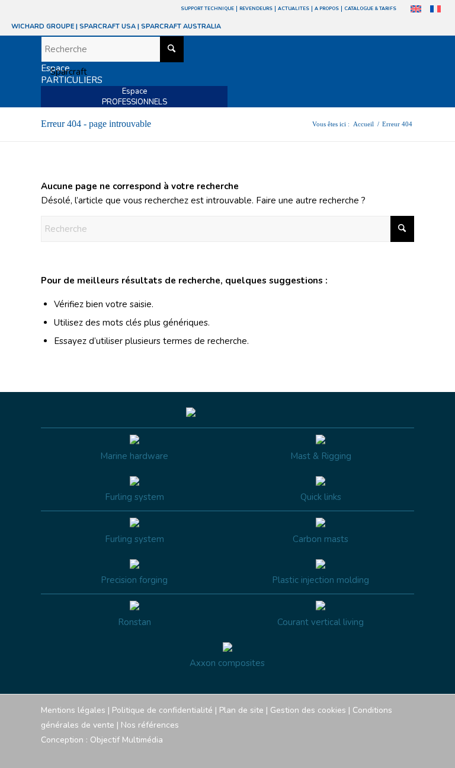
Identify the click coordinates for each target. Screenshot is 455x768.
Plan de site (241, 710)
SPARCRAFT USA (107, 26)
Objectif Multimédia (126, 739)
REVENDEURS (256, 8)
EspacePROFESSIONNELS (134, 96)
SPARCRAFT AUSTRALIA (181, 26)
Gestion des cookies (308, 710)
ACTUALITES (293, 8)
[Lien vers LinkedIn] (405, 753)
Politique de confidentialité (162, 710)
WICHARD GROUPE (42, 26)
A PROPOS (327, 8)
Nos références (150, 725)
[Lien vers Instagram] (352, 753)
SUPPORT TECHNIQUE (207, 8)
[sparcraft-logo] (64, 71)
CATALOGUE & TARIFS (370, 8)
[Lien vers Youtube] (370, 753)
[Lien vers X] (387, 753)
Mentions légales (73, 710)
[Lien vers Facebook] (334, 753)
